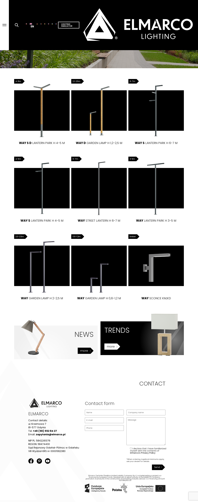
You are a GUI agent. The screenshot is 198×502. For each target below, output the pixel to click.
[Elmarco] (138, 25)
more (84, 351)
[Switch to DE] (37, 24)
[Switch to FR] (56, 24)
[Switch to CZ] (48, 24)
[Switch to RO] (41, 24)
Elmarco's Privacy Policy (142, 452)
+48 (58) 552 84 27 (45, 431)
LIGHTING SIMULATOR (66, 25)
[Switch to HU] (45, 24)
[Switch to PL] (26, 24)
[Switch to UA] (52, 24)
